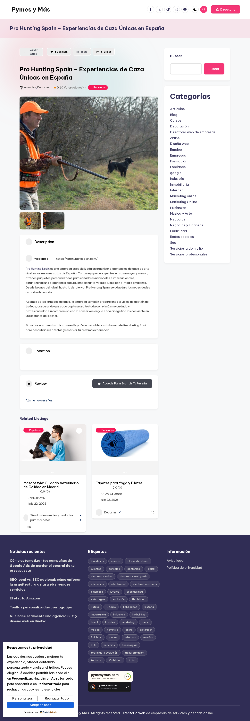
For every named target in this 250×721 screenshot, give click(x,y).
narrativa (112, 629)
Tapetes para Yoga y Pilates (119, 483)
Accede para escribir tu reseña (125, 383)
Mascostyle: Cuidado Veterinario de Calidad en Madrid (51, 485)
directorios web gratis (133, 576)
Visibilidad (115, 660)
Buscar (176, 56)
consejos (114, 568)
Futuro (95, 606)
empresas (97, 591)
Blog (173, 115)
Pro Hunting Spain (38, 268)
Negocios (177, 219)
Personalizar (22, 698)
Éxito (132, 660)
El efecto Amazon (25, 598)
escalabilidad (135, 591)
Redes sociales (182, 237)
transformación (134, 652)
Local (94, 622)
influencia (119, 614)
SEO (93, 645)
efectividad (118, 584)
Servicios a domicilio (186, 248)
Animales (30, 87)
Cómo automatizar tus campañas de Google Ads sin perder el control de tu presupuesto (42, 565)
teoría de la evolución (104, 652)
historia (149, 606)
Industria (177, 178)
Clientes (96, 568)
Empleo (176, 149)
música (95, 629)
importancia (98, 614)
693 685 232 (37, 498)
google (175, 173)
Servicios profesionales (188, 254)
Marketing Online (183, 202)
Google (111, 606)
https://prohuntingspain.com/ (77, 259)
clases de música (138, 561)
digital (151, 568)
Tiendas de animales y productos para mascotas (51, 518)
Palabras (96, 637)
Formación (178, 161)
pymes (113, 637)
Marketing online (183, 196)
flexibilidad (138, 599)
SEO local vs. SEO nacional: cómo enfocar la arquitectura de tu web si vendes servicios (45, 584)
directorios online (101, 576)
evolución (119, 599)
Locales (110, 622)
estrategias (98, 599)
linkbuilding (139, 614)
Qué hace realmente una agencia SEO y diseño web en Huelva (43, 618)
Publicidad (178, 231)
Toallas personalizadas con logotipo (41, 607)
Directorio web (133, 713)
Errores (114, 591)
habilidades (130, 606)
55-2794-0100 (111, 494)
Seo (173, 242)
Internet (176, 190)
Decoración (179, 126)
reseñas (148, 637)
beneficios (97, 561)
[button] (225, 9)
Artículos (177, 109)
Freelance (178, 167)
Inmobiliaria (179, 184)
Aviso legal (175, 560)
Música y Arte (181, 213)
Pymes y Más (31, 9)
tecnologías (129, 645)
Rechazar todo (57, 698)
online (129, 629)
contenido (133, 568)
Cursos (175, 120)
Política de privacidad (184, 567)
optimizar (146, 629)
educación (97, 584)
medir (145, 622)
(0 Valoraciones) (72, 87)
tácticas (96, 660)
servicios (109, 645)
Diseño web (179, 144)
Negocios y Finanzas (186, 225)
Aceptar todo (40, 705)
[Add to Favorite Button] (79, 431)
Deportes (43, 87)
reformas (130, 637)
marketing (128, 622)
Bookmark (61, 51)
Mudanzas (178, 208)
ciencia (115, 561)
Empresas (178, 155)
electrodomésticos (145, 584)
